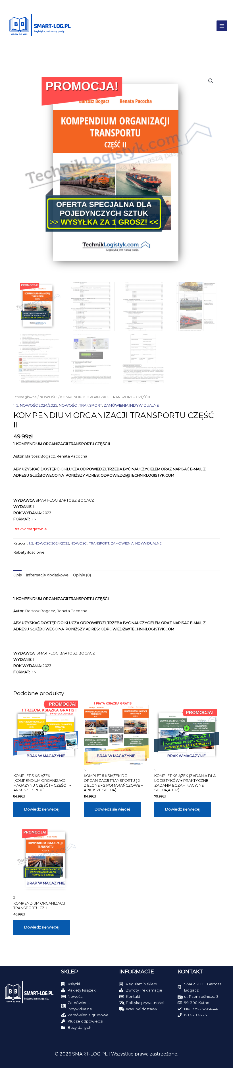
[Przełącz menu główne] (222, 25)
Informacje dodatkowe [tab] (47, 575)
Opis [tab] (17, 575)
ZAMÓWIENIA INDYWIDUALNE (131, 405)
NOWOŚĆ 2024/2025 (38, 405)
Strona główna (25, 397)
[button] (211, 81)
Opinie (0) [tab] (82, 575)
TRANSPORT (90, 405)
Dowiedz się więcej (41, 809)
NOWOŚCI (48, 397)
